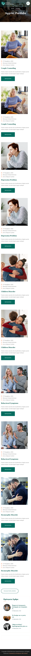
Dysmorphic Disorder (9, 515)
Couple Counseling (8, 68)
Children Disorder (8, 291)
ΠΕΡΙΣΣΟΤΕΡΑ (8, 78)
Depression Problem (9, 180)
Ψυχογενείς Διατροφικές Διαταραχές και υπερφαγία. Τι (19, 607)
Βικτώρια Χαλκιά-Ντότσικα (9, 63)
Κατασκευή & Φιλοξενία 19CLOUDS (18, 653)
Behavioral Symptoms (9, 403)
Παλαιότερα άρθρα (10, 591)
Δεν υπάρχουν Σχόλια (8, 65)
